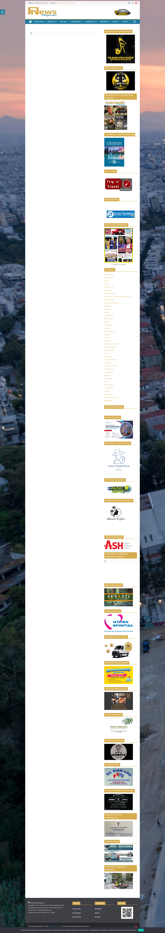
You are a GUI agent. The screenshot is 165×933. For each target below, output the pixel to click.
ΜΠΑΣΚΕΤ (107, 334)
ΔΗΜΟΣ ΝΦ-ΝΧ (109, 300)
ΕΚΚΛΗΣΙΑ (107, 309)
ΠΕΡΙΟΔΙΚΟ (104, 22)
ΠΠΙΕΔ (106, 382)
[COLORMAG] (36, 903)
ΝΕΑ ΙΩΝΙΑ (107, 341)
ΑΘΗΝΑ (106, 284)
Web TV (97, 913)
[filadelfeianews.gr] (30, 21)
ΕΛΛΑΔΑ (106, 312)
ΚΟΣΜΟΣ (107, 328)
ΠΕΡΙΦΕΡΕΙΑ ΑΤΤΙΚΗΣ (110, 366)
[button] (2, 12)
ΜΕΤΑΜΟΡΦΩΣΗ (109, 331)
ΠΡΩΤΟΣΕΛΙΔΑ (108, 385)
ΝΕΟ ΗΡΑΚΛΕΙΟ (109, 350)
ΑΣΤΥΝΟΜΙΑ (108, 290)
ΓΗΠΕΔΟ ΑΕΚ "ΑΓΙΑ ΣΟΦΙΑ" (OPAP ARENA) (117, 297)
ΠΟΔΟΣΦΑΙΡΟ (108, 372)
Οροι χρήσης (76, 913)
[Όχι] (163, 930)
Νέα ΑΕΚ (97, 917)
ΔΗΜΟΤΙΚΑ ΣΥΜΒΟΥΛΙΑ (111, 303)
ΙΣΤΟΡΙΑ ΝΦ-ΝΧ (39, 22)
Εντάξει (141, 930)
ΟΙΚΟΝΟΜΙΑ (108, 356)
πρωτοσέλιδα (115, 264)
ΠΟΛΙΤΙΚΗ (107, 375)
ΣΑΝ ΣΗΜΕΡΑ (108, 388)
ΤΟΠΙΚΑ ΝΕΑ (51, 22)
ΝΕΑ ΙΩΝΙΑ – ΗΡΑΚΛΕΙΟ (111, 344)
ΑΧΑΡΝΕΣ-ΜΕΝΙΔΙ (109, 293)
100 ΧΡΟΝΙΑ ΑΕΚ (109, 275)
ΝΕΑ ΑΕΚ (63, 22)
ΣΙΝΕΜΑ (106, 391)
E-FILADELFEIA (108, 278)
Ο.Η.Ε (106, 353)
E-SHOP (125, 22)
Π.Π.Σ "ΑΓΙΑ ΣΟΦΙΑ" (110, 360)
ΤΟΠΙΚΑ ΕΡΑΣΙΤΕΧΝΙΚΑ (111, 397)
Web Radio (98, 909)
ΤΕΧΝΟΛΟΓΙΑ (108, 394)
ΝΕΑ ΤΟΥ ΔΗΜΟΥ (109, 347)
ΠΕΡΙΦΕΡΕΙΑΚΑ (75, 22)
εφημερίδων (123, 264)
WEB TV (115, 22)
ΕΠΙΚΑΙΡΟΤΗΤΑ (90, 22)
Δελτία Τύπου (76, 917)
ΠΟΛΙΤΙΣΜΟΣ (108, 379)
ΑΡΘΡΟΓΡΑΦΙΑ (108, 287)
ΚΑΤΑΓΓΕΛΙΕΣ (108, 325)
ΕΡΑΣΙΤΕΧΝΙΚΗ (108, 319)
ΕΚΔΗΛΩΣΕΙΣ (108, 306)
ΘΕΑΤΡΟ (107, 322)
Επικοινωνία (76, 909)
